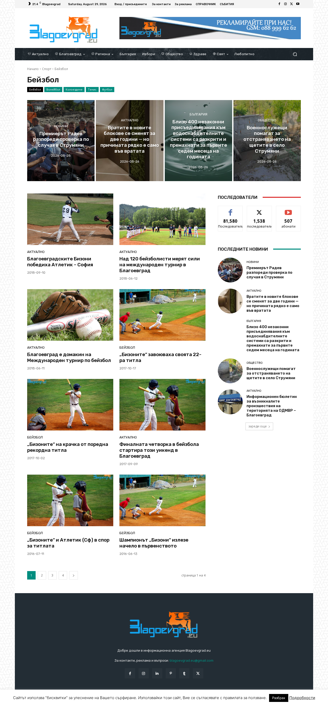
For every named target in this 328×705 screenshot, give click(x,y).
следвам (259, 210)
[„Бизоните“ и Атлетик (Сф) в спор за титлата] (70, 500)
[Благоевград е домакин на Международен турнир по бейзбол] (70, 315)
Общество (267, 120)
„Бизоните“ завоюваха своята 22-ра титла (160, 357)
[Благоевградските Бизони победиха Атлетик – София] (70, 219)
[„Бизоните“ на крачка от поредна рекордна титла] (70, 405)
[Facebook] (279, 4)
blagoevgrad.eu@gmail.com (191, 660)
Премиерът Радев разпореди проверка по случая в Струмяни (269, 272)
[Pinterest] (171, 673)
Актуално (129, 120)
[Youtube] (298, 4)
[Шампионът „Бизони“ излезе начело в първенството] (162, 500)
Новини (61, 126)
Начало (33, 69)
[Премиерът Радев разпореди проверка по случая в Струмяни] (61, 140)
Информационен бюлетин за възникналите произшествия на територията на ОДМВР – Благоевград (272, 405)
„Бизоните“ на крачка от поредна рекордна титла (67, 447)
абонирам (288, 210)
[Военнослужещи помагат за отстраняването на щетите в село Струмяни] (267, 140)
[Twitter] (292, 4)
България (198, 114)
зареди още (257, 426)
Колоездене (74, 89)
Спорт (46, 69)
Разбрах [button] (278, 698)
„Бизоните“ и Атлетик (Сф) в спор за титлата (68, 543)
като (230, 210)
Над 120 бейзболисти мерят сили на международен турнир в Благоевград (159, 264)
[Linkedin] (157, 673)
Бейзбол (35, 89)
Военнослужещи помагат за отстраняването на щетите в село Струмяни (271, 373)
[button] (295, 54)
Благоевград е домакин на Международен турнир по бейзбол (69, 357)
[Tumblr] (184, 673)
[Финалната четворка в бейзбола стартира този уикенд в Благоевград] (162, 405)
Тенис (92, 89)
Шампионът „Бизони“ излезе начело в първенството (153, 543)
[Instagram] (285, 4)
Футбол (107, 89)
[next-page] (73, 575)
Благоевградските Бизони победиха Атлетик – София (60, 262)
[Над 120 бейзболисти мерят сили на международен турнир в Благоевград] (162, 219)
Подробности (302, 697)
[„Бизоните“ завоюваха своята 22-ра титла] (162, 315)
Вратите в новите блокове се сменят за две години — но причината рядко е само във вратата (273, 303)
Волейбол (53, 89)
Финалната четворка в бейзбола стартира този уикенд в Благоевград (159, 450)
